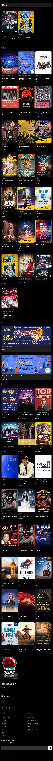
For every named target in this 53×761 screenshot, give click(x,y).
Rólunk (3, 732)
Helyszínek (4, 720)
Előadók (4, 726)
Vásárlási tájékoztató (32, 729)
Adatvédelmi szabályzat (33, 723)
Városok (4, 723)
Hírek (3, 729)
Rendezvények (5, 717)
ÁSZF (29, 726)
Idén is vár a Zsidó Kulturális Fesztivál (12, 375)
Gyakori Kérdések (32, 720)
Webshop (4, 735)
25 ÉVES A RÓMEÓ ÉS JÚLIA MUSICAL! (11, 346)
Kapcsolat (30, 717)
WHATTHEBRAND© (9, 756)
